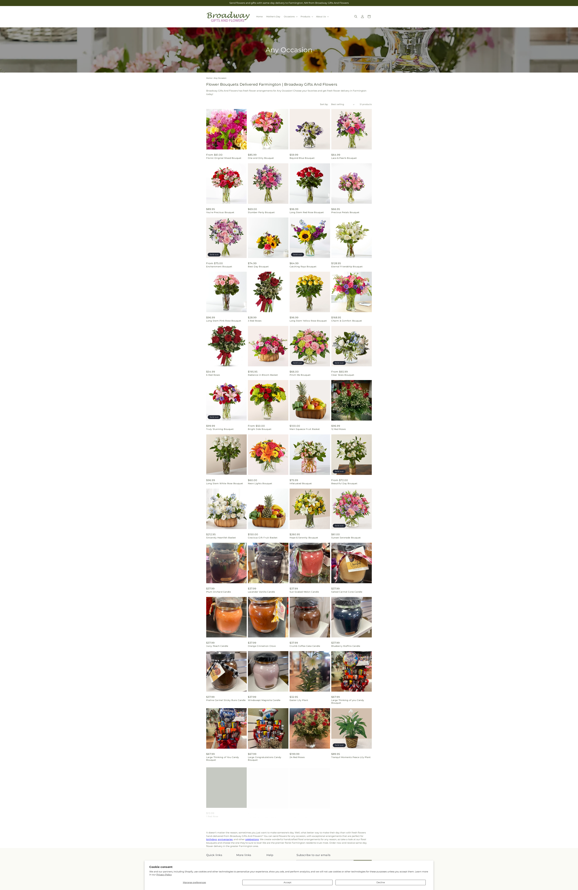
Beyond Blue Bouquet (302, 158)
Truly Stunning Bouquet (220, 429)
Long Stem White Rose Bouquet (224, 483)
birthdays (211, 839)
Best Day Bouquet (258, 266)
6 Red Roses (213, 375)
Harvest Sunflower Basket (262, 814)
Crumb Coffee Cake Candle (305, 646)
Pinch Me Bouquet (300, 375)
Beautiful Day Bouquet (344, 483)
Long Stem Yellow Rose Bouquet (308, 320)
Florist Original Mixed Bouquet (223, 158)
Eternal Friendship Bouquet (347, 266)
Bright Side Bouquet (259, 429)
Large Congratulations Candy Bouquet (264, 758)
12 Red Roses (338, 429)
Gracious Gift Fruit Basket (263, 537)
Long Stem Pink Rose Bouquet (223, 320)
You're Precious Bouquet (220, 212)
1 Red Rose (212, 814)
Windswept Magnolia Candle (264, 700)
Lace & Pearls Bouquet (344, 158)
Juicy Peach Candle (217, 646)
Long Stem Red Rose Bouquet (307, 212)
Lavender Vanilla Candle (261, 591)
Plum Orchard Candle (218, 591)
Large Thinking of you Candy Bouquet (347, 701)
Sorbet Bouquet (299, 814)
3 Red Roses (255, 320)
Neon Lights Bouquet (260, 483)
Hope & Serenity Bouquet (304, 537)
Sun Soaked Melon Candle (304, 591)
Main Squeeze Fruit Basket (305, 429)
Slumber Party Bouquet (261, 212)
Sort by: (324, 104)
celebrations (252, 839)
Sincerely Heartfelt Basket (221, 537)
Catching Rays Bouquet (303, 266)
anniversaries (225, 839)
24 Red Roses (297, 757)
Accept (287, 882)
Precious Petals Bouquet (345, 212)
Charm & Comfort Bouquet (346, 320)
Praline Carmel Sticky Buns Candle (226, 700)
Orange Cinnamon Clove (262, 646)
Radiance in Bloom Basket (263, 375)
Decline (380, 882)
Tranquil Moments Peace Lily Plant (351, 757)
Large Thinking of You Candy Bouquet (222, 758)
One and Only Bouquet (261, 158)
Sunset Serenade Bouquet (346, 537)
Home (209, 78)
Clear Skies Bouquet (342, 375)
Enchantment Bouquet (219, 266)
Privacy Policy (164, 874)
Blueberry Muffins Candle (345, 646)
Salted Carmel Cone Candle (346, 591)
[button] (290, 16)
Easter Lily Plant (299, 700)
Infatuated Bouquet (301, 483)
